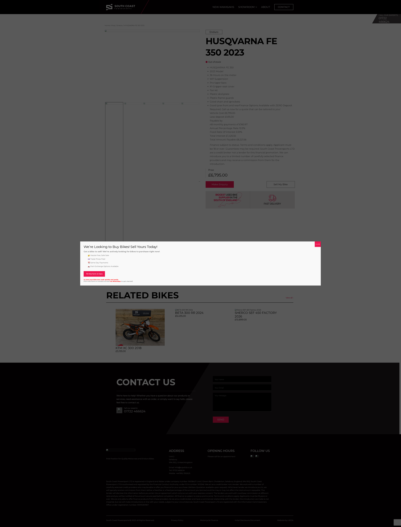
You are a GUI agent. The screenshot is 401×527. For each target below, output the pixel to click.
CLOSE (318, 244)
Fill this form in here (94, 274)
